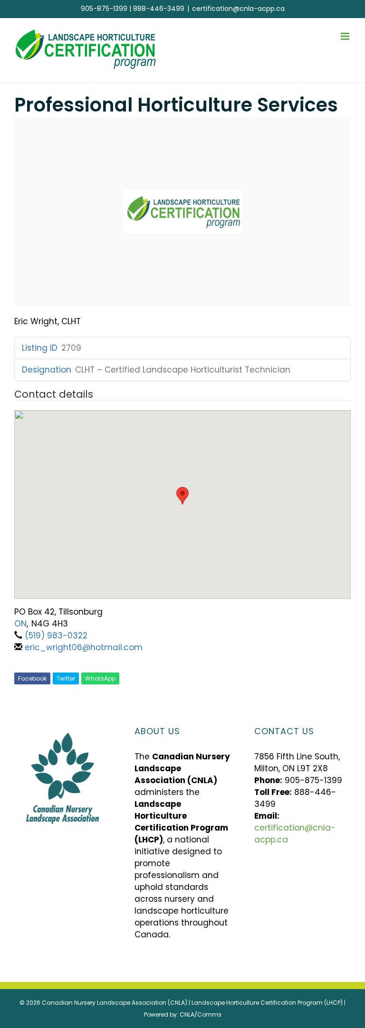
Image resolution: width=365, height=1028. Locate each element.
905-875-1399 (104, 8)
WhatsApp (100, 678)
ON (20, 623)
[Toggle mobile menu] (346, 36)
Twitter (66, 678)
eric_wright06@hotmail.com (84, 647)
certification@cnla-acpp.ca (238, 8)
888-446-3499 (158, 8)
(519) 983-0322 (56, 635)
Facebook (32, 678)
